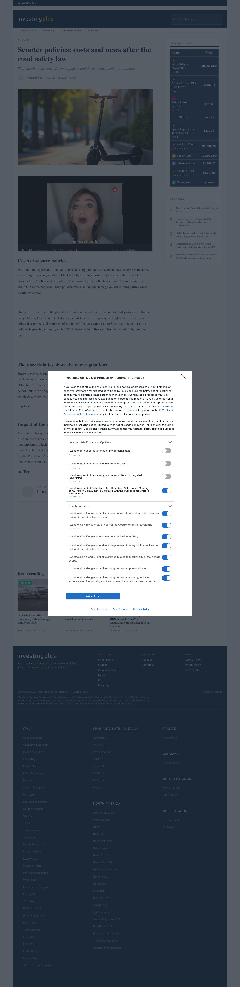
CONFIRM (93, 596)
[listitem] (120, 442)
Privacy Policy (141, 609)
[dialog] (120, 493)
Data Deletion (99, 609)
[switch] (166, 450)
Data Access (120, 609)
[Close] (184, 378)
